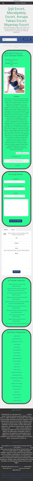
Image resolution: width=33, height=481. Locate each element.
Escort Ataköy (17, 344)
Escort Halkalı (17, 352)
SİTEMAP (21, 466)
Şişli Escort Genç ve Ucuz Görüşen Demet (13, 54)
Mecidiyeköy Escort (17, 375)
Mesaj (16, 253)
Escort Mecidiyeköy (17, 358)
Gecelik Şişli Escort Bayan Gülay (17, 314)
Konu (16, 248)
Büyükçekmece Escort (17, 341)
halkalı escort (5, 473)
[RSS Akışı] (3, 3)
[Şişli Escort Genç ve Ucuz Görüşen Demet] (14, 80)
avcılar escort (16, 0)
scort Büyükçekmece (17, 386)
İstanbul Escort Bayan (17, 372)
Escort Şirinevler (17, 361)
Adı (16, 238)
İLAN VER (27, 39)
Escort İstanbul (17, 355)
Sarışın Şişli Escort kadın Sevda (12, 323)
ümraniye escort (18, 479)
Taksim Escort (17, 397)
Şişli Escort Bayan (17, 394)
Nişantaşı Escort (17, 380)
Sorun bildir (17, 165)
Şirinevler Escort (17, 389)
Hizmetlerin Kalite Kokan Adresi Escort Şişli (17, 297)
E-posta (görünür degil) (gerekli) (15, 186)
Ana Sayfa (5, 45)
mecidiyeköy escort (6, 475)
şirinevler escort (15, 475)
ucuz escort (26, 153)
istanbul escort (16, 477)
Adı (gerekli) (16, 179)
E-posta (16, 243)
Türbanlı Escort (17, 400)
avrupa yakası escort (26, 473)
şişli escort (24, 414)
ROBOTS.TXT (15, 468)
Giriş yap (28, 3)
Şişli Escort (11, 45)
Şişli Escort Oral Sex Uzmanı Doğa (17, 284)
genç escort (19, 153)
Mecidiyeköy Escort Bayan (17, 378)
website (16, 193)
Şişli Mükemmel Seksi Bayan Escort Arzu (17, 306)
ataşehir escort (23, 477)
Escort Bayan (17, 347)
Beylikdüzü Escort (17, 338)
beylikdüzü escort (16, 442)
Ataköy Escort (17, 336)
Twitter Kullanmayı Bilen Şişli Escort (16, 319)
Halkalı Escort (17, 366)
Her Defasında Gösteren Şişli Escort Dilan (17, 293)
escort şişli (13, 428)
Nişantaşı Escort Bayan (17, 383)
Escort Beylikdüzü (17, 350)
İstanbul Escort (17, 369)
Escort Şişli (17, 364)
